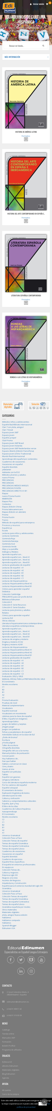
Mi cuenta (6, 1090)
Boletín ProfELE (8, 1045)
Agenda (5, 1078)
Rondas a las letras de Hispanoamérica (26, 377)
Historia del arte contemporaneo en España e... (26, 213)
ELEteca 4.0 (7, 1062)
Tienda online (8, 1033)
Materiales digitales (10, 1070)
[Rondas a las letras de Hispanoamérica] (26, 345)
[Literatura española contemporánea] (26, 263)
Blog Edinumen (8, 1074)
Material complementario (28, 27)
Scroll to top (44, 1102)
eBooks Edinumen (10, 1066)
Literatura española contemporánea (26, 295)
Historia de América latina (26, 131)
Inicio (11, 27)
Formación (6, 1041)
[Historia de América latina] (26, 99)
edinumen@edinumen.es (18, 1001)
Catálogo (6, 1029)
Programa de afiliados (12, 1049)
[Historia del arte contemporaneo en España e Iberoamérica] (26, 181)
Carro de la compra (10, 1094)
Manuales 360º (8, 1037)
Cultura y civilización (14, 30)
